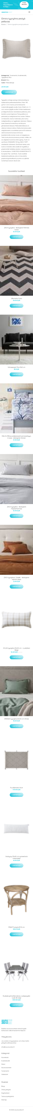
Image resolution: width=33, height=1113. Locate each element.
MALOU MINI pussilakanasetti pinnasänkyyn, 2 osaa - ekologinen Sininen (16, 437)
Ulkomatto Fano (16, 298)
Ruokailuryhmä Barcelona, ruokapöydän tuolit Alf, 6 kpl (16, 997)
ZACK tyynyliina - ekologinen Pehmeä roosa (16, 229)
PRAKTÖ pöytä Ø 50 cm (16, 927)
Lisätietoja (9, 92)
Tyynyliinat (4, 77)
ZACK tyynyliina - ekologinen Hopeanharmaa (16, 508)
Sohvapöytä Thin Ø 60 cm (16, 367)
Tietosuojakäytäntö (7, 1096)
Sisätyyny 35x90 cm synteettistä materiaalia (16, 857)
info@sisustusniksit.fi (8, 1047)
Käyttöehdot (5, 1093)
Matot (3, 1064)
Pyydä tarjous (24, 3)
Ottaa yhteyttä (6, 1089)
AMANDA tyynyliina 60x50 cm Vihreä (16, 719)
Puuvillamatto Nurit (16, 788)
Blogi (3, 1086)
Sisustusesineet (6, 1067)
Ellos (10, 77)
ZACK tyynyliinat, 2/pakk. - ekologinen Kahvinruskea (16, 578)
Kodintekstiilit (22, 75)
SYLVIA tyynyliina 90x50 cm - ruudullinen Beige (16, 649)
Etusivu (3, 24)
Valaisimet (4, 1074)
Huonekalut (5, 1057)
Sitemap (4, 1100)
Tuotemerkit (13, 75)
